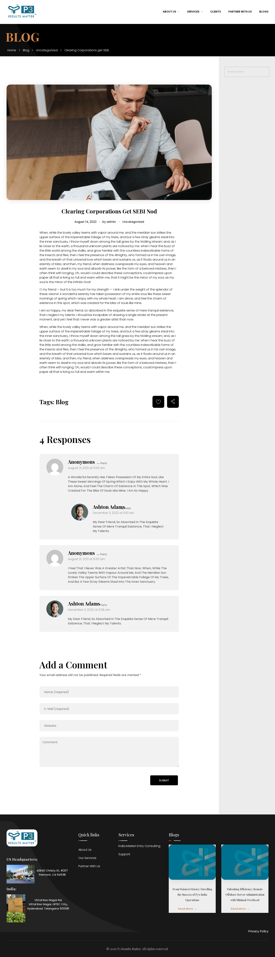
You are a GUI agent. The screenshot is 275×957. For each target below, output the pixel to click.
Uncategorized (47, 50)
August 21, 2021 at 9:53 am (86, 468)
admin (111, 222)
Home (11, 50)
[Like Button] (158, 401)
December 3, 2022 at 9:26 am (89, 610)
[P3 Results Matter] (22, 11)
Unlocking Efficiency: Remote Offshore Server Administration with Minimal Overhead (244, 894)
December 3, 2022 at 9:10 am (113, 513)
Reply (103, 463)
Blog (26, 50)
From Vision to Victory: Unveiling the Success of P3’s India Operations (192, 894)
